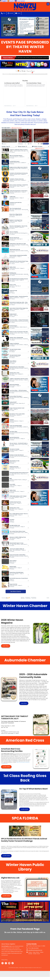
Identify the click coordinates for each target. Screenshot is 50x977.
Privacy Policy (28, 598)
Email (18, 13)
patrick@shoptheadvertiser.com (35, 950)
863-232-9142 (35, 948)
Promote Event (17, 127)
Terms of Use (34, 598)
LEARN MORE (6, 767)
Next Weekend (33, 597)
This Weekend (27, 597)
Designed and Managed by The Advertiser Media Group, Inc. (33, 967)
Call (4, 13)
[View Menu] (48, 4)
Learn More (5, 646)
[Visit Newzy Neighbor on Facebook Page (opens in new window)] (6, 963)
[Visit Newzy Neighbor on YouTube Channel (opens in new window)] (9, 963)
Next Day (22, 597)
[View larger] (41, 724)
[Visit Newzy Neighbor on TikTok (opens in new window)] (13, 963)
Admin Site (22, 598)
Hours (11, 13)
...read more (4, 852)
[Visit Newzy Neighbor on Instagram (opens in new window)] (2, 963)
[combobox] (22, 143)
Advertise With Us (40, 148)
